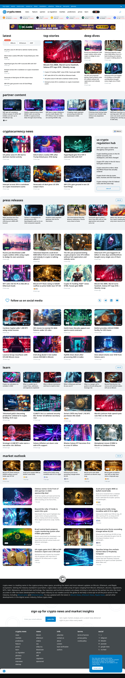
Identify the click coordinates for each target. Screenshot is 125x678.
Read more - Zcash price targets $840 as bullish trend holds (32, 465)
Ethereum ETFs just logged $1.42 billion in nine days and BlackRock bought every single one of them (113, 78)
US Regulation (52, 12)
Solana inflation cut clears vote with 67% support (45, 444)
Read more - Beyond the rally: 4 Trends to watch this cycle (17, 516)
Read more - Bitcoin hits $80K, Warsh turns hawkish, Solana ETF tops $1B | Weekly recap (108, 273)
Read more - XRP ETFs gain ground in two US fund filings (78, 174)
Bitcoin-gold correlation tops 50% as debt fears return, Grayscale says (112, 474)
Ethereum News (88, 595)
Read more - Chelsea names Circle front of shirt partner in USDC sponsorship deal (17, 496)
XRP (5, 120)
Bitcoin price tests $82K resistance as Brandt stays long (92, 474)
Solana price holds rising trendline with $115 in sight (52, 473)
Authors (59, 650)
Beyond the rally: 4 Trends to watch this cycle (46, 510)
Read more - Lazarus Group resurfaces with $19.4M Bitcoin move (17, 344)
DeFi (37, 655)
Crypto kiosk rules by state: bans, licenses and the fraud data (108, 176)
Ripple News (100, 595)
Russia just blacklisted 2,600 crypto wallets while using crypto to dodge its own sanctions (93, 55)
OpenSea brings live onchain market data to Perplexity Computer (107, 551)
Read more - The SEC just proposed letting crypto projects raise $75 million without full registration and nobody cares (93, 68)
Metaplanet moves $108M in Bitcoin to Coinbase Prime (105, 444)
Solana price (72, 18)
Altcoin (38, 653)
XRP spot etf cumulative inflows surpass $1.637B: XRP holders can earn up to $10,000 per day (12, 115)
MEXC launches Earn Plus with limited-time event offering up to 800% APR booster (10, 220)
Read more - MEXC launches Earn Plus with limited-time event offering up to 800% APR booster (12, 210)
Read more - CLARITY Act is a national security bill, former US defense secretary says (47, 403)
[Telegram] (105, 300)
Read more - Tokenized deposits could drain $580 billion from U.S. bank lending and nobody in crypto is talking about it (113, 45)
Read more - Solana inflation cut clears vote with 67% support (47, 432)
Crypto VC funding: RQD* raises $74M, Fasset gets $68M (62, 72)
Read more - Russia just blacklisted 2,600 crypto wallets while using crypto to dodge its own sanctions (93, 45)
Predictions (72, 12)
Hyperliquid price (88, 18)
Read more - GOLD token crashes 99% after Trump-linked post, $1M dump (47, 144)
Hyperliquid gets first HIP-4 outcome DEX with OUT (75, 156)
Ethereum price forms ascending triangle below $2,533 (72, 474)
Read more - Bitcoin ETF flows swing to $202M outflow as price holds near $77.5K (47, 273)
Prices (80, 12)
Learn (86, 12)
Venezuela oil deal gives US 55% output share (46, 185)
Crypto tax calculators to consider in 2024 (10, 385)
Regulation (39, 658)
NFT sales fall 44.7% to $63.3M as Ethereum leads (60, 75)
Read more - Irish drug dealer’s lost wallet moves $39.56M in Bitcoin (47, 344)
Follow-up (58, 6)
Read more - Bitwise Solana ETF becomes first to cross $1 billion (78, 432)
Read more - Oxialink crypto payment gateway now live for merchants (55, 210)
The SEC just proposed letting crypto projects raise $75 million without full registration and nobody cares (93, 79)
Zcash (25, 477)
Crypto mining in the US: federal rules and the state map (108, 183)
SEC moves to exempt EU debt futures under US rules (45, 329)
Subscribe (50, 619)
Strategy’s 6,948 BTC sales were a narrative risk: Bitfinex (16, 444)
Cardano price (104, 18)
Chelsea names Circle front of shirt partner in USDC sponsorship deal (46, 491)
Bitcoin (35, 289)
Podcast (18, 658)
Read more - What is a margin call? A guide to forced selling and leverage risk (93, 377)
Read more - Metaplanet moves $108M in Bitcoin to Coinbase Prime (108, 432)
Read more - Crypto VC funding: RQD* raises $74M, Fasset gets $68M (78, 273)
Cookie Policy (82, 641)
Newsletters (42, 6)
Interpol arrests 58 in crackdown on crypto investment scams (16, 185)
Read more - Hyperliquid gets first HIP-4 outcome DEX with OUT (78, 144)
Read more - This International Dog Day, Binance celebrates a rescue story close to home (76, 210)
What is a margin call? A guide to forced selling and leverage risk (92, 386)
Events (13, 6)
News (27, 12)
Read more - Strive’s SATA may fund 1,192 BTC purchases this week (78, 403)
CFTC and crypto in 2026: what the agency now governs (107, 149)
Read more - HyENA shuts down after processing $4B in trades (78, 344)
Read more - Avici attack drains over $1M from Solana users (108, 344)
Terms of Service (83, 635)
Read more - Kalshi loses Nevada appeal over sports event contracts (78, 317)
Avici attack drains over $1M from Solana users (108, 356)
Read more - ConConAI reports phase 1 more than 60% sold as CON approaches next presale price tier (98, 210)
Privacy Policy (82, 638)
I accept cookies (97, 668)
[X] (99, 300)
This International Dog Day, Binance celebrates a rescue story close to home (76, 219)
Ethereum (66, 479)
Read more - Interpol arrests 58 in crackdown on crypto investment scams (17, 174)
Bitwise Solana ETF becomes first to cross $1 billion (77, 444)
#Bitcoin (13, 43)
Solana (46, 477)
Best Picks (66, 6)
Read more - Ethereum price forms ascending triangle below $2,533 (73, 465)
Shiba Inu (39, 647)
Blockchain (40, 650)
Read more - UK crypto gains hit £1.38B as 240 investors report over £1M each (17, 557)
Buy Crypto (6, 6)
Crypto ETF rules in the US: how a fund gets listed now (108, 163)
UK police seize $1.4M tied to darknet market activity (61, 78)
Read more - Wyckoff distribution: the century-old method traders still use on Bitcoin (113, 377)
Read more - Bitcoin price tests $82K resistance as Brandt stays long (93, 465)
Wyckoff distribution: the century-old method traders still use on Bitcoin (113, 386)
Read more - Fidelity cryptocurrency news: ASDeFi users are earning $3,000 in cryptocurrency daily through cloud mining (33, 105)
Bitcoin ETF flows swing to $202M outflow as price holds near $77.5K (47, 285)
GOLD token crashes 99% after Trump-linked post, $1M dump (45, 156)
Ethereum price (27, 18)
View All (119, 200)
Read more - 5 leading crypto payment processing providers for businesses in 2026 (76, 105)
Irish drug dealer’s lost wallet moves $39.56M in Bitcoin (45, 356)
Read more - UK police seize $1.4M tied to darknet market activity (17, 144)
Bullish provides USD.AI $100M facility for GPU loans (106, 329)
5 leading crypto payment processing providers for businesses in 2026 (75, 114)
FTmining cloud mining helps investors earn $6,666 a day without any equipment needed (98, 115)
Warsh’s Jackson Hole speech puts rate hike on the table (108, 414)
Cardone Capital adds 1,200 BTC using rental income (15, 329)
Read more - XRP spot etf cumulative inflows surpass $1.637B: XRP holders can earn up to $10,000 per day (12, 105)
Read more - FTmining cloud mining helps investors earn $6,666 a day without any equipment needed (98, 105)
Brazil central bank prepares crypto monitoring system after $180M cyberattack (47, 531)
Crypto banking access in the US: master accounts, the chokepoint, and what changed (108, 156)
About (36, 6)
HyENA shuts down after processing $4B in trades (74, 356)
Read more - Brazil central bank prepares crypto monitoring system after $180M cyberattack (17, 537)
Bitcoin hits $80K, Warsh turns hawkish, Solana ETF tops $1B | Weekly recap (61, 66)
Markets (62, 12)
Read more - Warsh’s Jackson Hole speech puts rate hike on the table (108, 403)
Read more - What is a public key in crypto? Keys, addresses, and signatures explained (32, 377)
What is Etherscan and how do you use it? (72, 385)
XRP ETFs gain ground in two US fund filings (76, 185)
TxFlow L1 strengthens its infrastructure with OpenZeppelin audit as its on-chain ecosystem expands (33, 220)
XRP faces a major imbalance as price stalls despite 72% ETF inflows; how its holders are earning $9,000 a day (55, 115)
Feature (34, 12)
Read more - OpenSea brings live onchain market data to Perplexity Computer (78, 557)
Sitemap (18, 664)
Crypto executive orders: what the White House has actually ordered (107, 170)
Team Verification (62, 647)
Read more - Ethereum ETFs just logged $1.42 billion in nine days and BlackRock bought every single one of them (113, 68)
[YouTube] (117, 300)
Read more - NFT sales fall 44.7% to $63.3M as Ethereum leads (17, 273)
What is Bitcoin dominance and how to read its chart (51, 385)
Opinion (42, 12)
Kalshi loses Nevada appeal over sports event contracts (77, 329)
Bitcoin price (10, 18)
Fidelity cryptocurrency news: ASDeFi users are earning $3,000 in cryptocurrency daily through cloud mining (33, 115)
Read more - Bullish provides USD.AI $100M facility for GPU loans (108, 317)
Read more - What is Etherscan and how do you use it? (73, 377)
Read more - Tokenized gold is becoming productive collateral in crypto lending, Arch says (17, 403)
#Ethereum (22, 43)
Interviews (19, 661)
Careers (59, 644)
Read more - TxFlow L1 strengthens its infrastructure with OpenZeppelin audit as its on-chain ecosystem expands (33, 210)
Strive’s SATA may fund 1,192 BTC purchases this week (77, 414)
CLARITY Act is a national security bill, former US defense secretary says (46, 415)
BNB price (57, 18)
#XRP (31, 43)
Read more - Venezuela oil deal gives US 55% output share (47, 174)
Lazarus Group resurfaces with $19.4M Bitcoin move (15, 356)
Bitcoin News (76, 595)
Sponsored (40, 661)
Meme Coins (20, 6)
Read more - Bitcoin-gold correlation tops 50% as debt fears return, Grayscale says (113, 465)
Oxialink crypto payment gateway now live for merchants (53, 219)
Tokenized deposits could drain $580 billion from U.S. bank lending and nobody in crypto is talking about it (113, 55)
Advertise (51, 6)
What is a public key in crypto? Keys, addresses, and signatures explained (31, 386)
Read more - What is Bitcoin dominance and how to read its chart (52, 377)
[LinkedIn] (111, 300)
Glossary (73, 6)
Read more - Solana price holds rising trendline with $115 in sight (52, 465)
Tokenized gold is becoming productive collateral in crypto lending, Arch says (15, 415)
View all (108, 188)
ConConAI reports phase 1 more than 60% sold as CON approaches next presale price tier (97, 220)
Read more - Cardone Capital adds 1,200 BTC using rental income (17, 317)
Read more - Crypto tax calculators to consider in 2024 (11, 377)
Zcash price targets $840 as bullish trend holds (31, 473)
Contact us (29, 6)
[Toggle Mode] (121, 6)
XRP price (42, 18)
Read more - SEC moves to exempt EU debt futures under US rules (47, 317)
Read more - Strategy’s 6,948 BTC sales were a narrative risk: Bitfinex (17, 432)
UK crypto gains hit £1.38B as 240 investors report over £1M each (48, 550)
